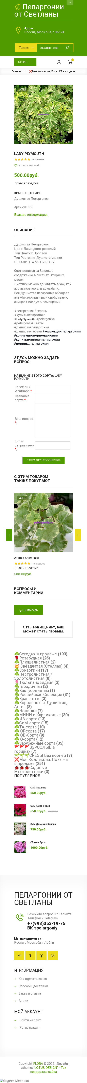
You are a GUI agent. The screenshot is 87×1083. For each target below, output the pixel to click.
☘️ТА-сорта (25, 727)
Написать (31, 610)
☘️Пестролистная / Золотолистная (33, 676)
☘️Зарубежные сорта (34, 743)
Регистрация (29, 1027)
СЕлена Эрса (38, 842)
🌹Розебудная (28, 658)
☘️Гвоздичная (28, 686)
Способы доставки (33, 986)
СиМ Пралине (38, 787)
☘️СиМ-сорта (27, 723)
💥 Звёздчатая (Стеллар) (38, 666)
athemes (27, 1068)
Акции (23, 1001)
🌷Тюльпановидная (33, 682)
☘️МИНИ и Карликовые (37, 714)
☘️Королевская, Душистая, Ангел (40, 704)
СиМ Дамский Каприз (43, 824)
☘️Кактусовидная (31, 690)
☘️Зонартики (27, 670)
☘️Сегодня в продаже (35, 654)
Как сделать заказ (33, 979)
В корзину (36, 547)
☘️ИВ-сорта (25, 718)
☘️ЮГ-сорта (25, 731)
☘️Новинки (25, 710)
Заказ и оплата (30, 993)
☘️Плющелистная (32, 662)
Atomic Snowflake (26, 558)
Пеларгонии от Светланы (39, 10)
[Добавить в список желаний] (43, 165)
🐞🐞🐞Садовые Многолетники (30, 769)
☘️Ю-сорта (24, 739)
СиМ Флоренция (40, 805)
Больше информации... (31, 215)
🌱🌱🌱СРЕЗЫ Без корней (40, 755)
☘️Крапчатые (27, 698)
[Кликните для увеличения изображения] (43, 114)
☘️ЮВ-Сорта (26, 735)
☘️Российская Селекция (38, 694)
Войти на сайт (30, 1020)
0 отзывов (38, 159)
